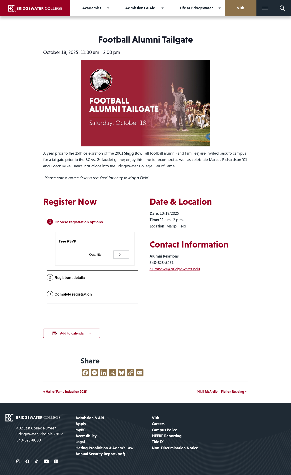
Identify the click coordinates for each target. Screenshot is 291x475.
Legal (80, 441)
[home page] (32, 417)
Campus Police (164, 430)
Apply (80, 423)
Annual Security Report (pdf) (100, 454)
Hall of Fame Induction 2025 (65, 391)
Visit (155, 418)
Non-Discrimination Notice (175, 448)
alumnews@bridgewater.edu (175, 269)
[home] (35, 8)
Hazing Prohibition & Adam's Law (104, 448)
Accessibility (86, 436)
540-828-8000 (28, 440)
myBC (80, 430)
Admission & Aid (89, 418)
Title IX (158, 441)
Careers (158, 423)
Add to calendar (72, 333)
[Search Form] (282, 8)
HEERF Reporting (167, 436)
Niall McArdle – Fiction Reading (222, 391)
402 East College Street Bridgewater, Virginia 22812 (39, 431)
